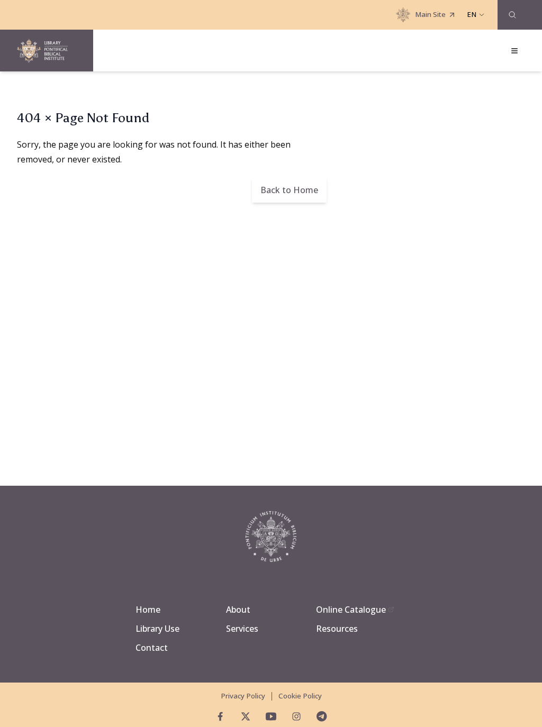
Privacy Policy (243, 696)
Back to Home (289, 190)
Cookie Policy (300, 696)
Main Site (430, 14)
